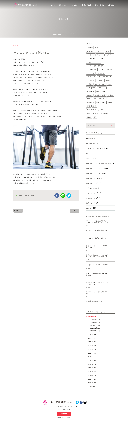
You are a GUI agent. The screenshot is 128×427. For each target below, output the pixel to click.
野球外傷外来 (100, 5)
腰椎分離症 (90, 102)
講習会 (104, 102)
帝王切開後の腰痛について (94, 301)
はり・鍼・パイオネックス (95, 51)
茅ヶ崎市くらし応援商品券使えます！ (97, 230)
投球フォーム (102, 88)
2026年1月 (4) (95, 331)
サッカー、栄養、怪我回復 (95, 66)
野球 (88, 106)
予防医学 (108, 80)
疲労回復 (110, 95)
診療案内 (75, 5)
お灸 (96, 47)
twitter (68, 195)
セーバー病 (90, 73)
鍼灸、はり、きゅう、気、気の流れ (97, 113)
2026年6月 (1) (95, 319)
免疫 (88, 88)
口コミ (88, 153)
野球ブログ (90, 158)
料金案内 (111, 5)
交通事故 (90, 84)
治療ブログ (90, 203)
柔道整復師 (90, 91)
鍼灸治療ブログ (91, 183)
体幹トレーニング (100, 84)
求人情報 (90, 95)
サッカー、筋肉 (92, 69)
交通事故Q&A (91, 188)
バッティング (91, 77)
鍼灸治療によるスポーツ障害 (96, 168)
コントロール (91, 58)
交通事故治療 (86, 5)
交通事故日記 (91, 143)
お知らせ (89, 208)
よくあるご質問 (91, 198)
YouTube (90, 47)
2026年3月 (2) (95, 325)
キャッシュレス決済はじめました (96, 238)
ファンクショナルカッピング (96, 148)
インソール (99, 55)
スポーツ (101, 69)
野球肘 (94, 106)
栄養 (97, 91)
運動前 (110, 102)
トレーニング (100, 73)
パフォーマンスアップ (104, 77)
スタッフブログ (91, 193)
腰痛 (97, 102)
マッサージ (99, 80)
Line (62, 195)
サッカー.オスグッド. (93, 62)
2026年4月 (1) (95, 322)
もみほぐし (90, 55)
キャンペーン (109, 55)
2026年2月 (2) (95, 328)
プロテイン (90, 80)
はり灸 (108, 51)
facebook (56, 195)
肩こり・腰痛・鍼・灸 (100, 99)
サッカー (100, 58)
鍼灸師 (89, 117)
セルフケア (110, 69)
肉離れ (89, 99)
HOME (52, 5)
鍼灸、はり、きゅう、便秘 (95, 110)
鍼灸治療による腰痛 (93, 178)
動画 (93, 88)
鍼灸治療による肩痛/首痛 (95, 173)
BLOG (59, 34)
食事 (95, 117)
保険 (109, 84)
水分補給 (104, 91)
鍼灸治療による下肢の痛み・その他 (98, 163)
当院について (63, 5)
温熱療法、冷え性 (100, 95)
